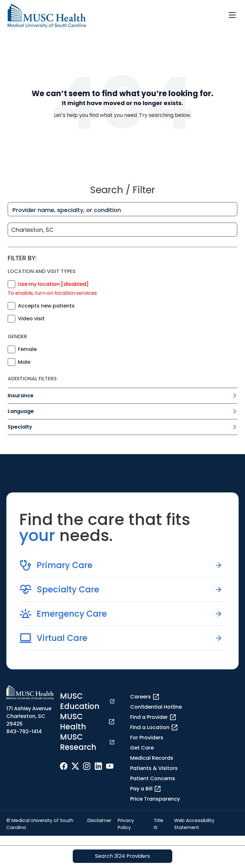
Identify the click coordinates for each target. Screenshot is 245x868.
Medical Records (151, 758)
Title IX (158, 824)
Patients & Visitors (154, 768)
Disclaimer (99, 820)
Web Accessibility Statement (194, 824)
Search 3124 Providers (122, 856)
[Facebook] (64, 766)
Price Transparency (155, 799)
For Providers (146, 737)
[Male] (11, 362)
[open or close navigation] (232, 15)
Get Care (142, 747)
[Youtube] (110, 766)
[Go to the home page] (47, 16)
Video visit (31, 318)
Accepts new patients (46, 305)
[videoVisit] (11, 319)
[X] (75, 766)
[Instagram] (87, 766)
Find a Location (149, 727)
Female (27, 349)
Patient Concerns (152, 778)
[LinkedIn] (98, 766)
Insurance (20, 395)
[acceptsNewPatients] (11, 306)
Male (24, 362)
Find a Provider (149, 717)
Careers (140, 696)
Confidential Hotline (156, 707)
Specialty (20, 426)
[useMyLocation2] (11, 284)
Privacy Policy (126, 824)
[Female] (11, 349)
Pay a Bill (141, 788)
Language (21, 411)
